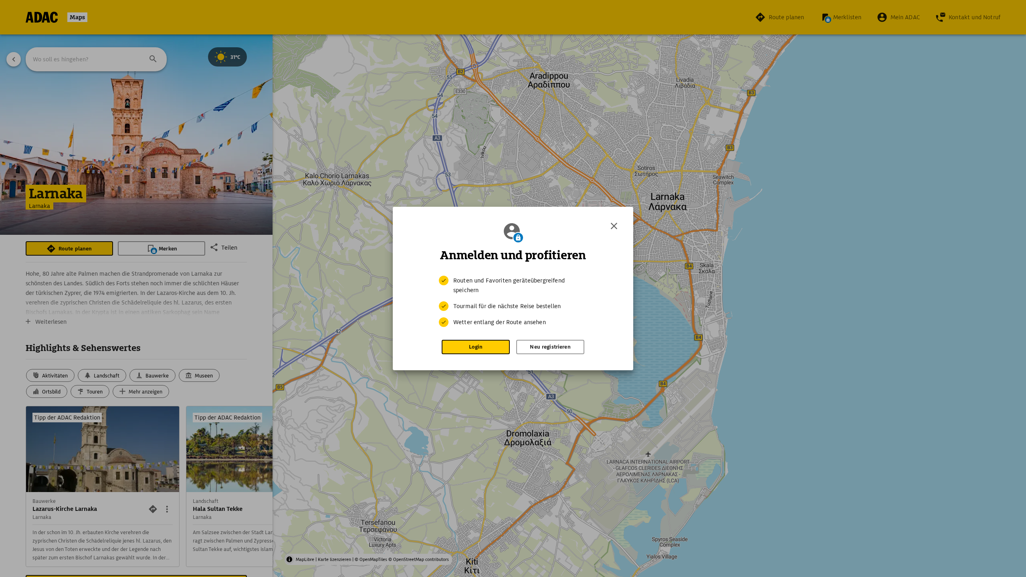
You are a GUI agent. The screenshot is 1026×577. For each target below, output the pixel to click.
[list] (513, 301)
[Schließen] (614, 226)
